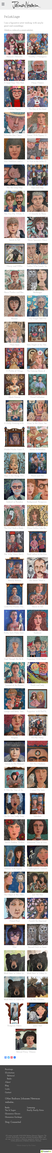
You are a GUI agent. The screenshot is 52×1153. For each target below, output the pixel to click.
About (7, 1082)
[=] (3, 4)
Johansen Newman (26, 5)
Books (9, 1079)
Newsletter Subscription (30, 1127)
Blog (7, 1086)
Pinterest (8, 1127)
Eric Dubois (32, 1145)
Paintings (9, 1069)
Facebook (15, 1127)
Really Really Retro (35, 1110)
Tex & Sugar (10, 1110)
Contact (8, 1092)
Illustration (10, 1073)
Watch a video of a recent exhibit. (18, 30)
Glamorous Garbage (13, 1117)
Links (7, 1089)
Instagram (23, 1127)
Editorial (11, 1076)
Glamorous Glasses (12, 1114)
